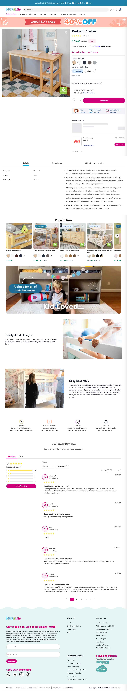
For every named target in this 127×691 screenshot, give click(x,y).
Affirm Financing (73, 666)
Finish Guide (76, 75)
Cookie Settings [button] (68, 688)
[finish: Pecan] (70, 255)
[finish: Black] (97, 255)
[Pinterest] (28, 674)
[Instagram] (21, 674)
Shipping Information (74, 673)
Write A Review (21, 486)
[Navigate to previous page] (67, 599)
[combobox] (48, 466)
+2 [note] (51, 256)
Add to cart (104, 100)
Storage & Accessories (68, 14)
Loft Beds (43, 14)
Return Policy (71, 676)
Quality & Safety (102, 623)
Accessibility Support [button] (103, 648)
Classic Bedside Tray (13, 250)
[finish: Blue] (20, 255)
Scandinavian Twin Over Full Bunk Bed (99, 251)
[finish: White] (12, 255)
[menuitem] (11, 15)
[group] (63, 242)
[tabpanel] (63, 189)
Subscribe (11, 661)
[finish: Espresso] (16, 255)
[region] (63, 242)
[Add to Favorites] (66, 32)
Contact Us (71, 660)
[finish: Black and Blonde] (101, 255)
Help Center (100, 642)
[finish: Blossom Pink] (116, 255)
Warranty (9, 688)
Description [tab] (57, 163)
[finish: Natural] (8, 255)
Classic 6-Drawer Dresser (69, 250)
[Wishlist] (114, 10)
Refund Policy (31, 688)
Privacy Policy (19, 688)
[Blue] (84, 62)
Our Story (70, 623)
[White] (79, 62)
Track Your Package (74, 663)
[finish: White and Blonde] (89, 255)
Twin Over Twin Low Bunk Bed (44, 250)
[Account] (111, 10)
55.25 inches (90, 71)
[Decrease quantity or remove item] (74, 100)
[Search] (25, 9)
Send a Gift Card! (102, 645)
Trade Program (101, 639)
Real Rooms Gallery (74, 626)
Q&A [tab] (21, 457)
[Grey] (95, 62)
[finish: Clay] (47, 255)
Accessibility (57, 688)
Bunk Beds (22, 14)
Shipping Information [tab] (94, 163)
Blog (68, 632)
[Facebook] (8, 674)
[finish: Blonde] (93, 255)
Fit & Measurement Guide (105, 626)
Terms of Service (44, 688)
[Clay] (89, 62)
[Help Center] (117, 10)
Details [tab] (26, 163)
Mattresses (53, 14)
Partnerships (71, 629)
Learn (81, 14)
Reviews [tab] (11, 457)
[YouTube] (15, 674)
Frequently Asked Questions (77, 670)
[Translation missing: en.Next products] (117, 236)
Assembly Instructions (104, 629)
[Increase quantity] (80, 100)
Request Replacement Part (76, 679)
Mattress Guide (101, 632)
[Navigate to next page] (96, 599)
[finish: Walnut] (74, 255)
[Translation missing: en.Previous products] (10, 236)
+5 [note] (24, 256)
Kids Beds (32, 14)
